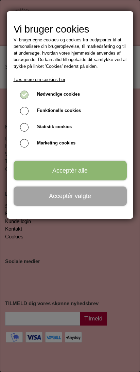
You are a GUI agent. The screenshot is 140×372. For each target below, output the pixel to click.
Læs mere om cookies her (39, 79)
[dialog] (70, 186)
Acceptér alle (70, 170)
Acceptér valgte (70, 196)
